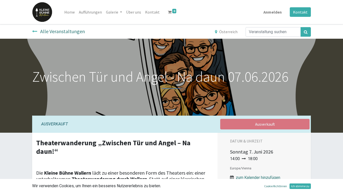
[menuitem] (69, 12)
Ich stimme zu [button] (300, 186)
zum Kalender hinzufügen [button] (258, 177)
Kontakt (300, 12)
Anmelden (272, 12)
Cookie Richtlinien (275, 186)
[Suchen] (306, 32)
